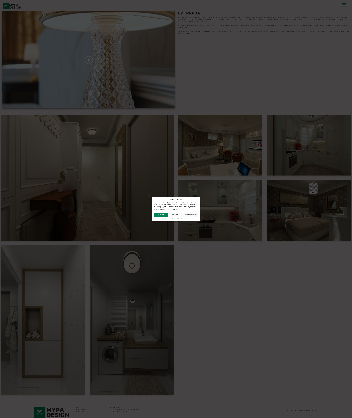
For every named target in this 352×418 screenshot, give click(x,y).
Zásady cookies (166, 218)
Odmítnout (175, 215)
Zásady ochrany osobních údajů (180, 218)
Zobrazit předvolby (190, 215)
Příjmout (161, 215)
